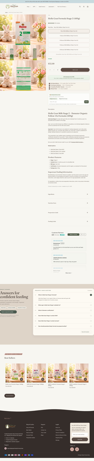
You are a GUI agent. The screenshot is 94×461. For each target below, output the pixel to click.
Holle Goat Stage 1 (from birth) (57, 149)
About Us (58, 427)
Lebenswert (51, 6)
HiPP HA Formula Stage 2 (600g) (35, 384)
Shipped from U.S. (53, 98)
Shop (28, 6)
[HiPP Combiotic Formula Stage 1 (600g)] (57, 373)
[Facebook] (72, 449)
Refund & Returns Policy (61, 435)
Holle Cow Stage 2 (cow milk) (57, 153)
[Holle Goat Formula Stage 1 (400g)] (15, 373)
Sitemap (57, 440)
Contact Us (43, 430)
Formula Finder (29, 435)
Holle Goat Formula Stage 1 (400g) (14, 384)
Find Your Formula (62, 6)
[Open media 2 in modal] (23, 29)
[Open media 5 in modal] (23, 75)
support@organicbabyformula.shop (15, 448)
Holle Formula (42, 6)
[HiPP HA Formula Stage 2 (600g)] (36, 373)
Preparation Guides (30, 437)
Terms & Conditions (60, 432)
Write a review (73, 234)
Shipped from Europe (63, 98)
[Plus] (58, 70)
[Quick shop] (21, 379)
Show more (68, 272)
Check (86, 101)
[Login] (84, 7)
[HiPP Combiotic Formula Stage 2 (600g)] (79, 373)
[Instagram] (77, 449)
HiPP (34, 6)
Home (6, 12)
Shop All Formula (30, 427)
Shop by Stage (29, 432)
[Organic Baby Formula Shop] (12, 6)
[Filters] (81, 234)
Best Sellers (29, 430)
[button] (80, 7)
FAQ (42, 427)
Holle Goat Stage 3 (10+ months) (58, 151)
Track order (43, 432)
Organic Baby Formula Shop (84, 455)
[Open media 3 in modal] (11, 52)
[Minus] (50, 70)
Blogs (42, 435)
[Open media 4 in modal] (34, 52)
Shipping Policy (59, 437)
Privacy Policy (59, 430)
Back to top (7, 418)
